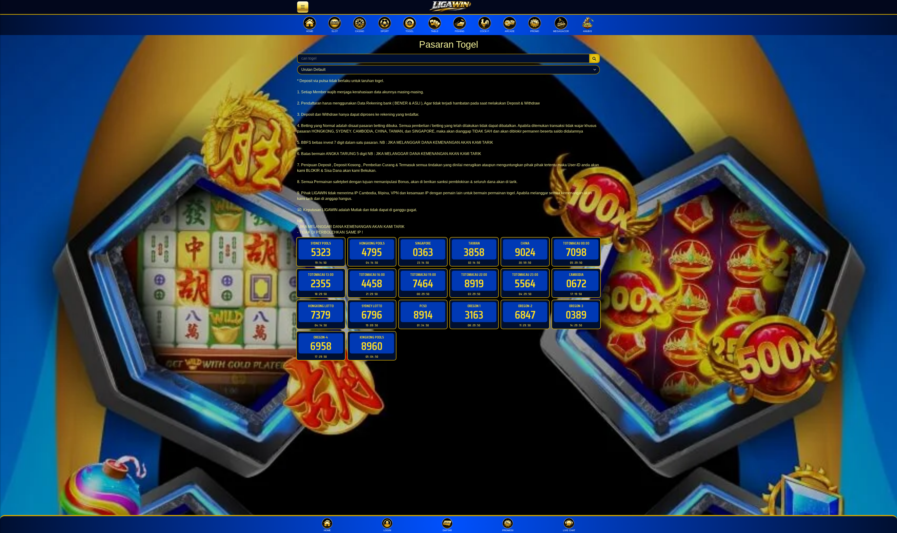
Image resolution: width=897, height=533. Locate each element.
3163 (474, 315)
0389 (576, 315)
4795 (372, 252)
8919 (474, 283)
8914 (423, 315)
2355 (321, 283)
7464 (423, 283)
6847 (525, 315)
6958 (320, 346)
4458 (371, 283)
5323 (321, 252)
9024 (525, 252)
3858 (474, 252)
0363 (423, 252)
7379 (321, 315)
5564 (525, 283)
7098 (576, 252)
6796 (371, 315)
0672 (576, 283)
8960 (371, 346)
